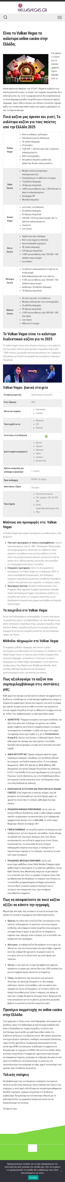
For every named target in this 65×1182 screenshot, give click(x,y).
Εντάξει (33, 1177)
